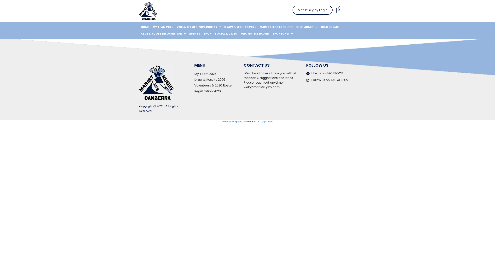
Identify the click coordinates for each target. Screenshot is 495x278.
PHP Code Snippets (232, 121)
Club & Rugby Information (161, 34)
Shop (207, 34)
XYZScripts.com (264, 121)
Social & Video (226, 34)
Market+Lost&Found (276, 27)
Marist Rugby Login (312, 10)
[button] (199, 27)
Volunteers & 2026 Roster (197, 27)
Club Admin (305, 27)
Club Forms (330, 27)
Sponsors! (281, 34)
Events (194, 34)
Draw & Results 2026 (240, 27)
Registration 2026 (207, 91)
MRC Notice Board (255, 34)
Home (145, 27)
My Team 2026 (163, 27)
